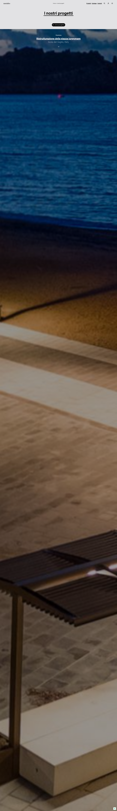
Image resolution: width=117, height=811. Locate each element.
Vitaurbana (58, 35)
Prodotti (88, 3)
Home (54, 3)
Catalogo (94, 3)
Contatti (99, 3)
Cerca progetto (59, 25)
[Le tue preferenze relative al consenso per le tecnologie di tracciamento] (114, 808)
